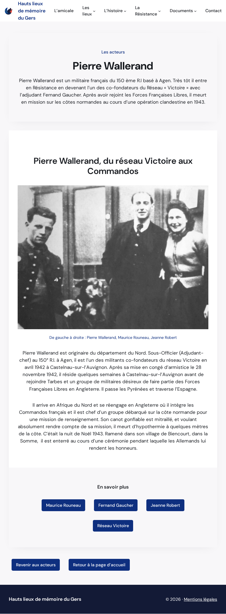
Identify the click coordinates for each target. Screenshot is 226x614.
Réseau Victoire (113, 526)
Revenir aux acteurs (36, 565)
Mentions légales (200, 599)
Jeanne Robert (165, 505)
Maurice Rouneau (63, 505)
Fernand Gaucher (115, 505)
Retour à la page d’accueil (99, 565)
